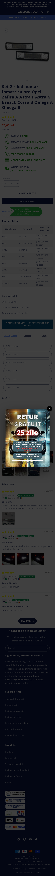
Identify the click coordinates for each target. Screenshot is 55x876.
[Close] (49, 408)
